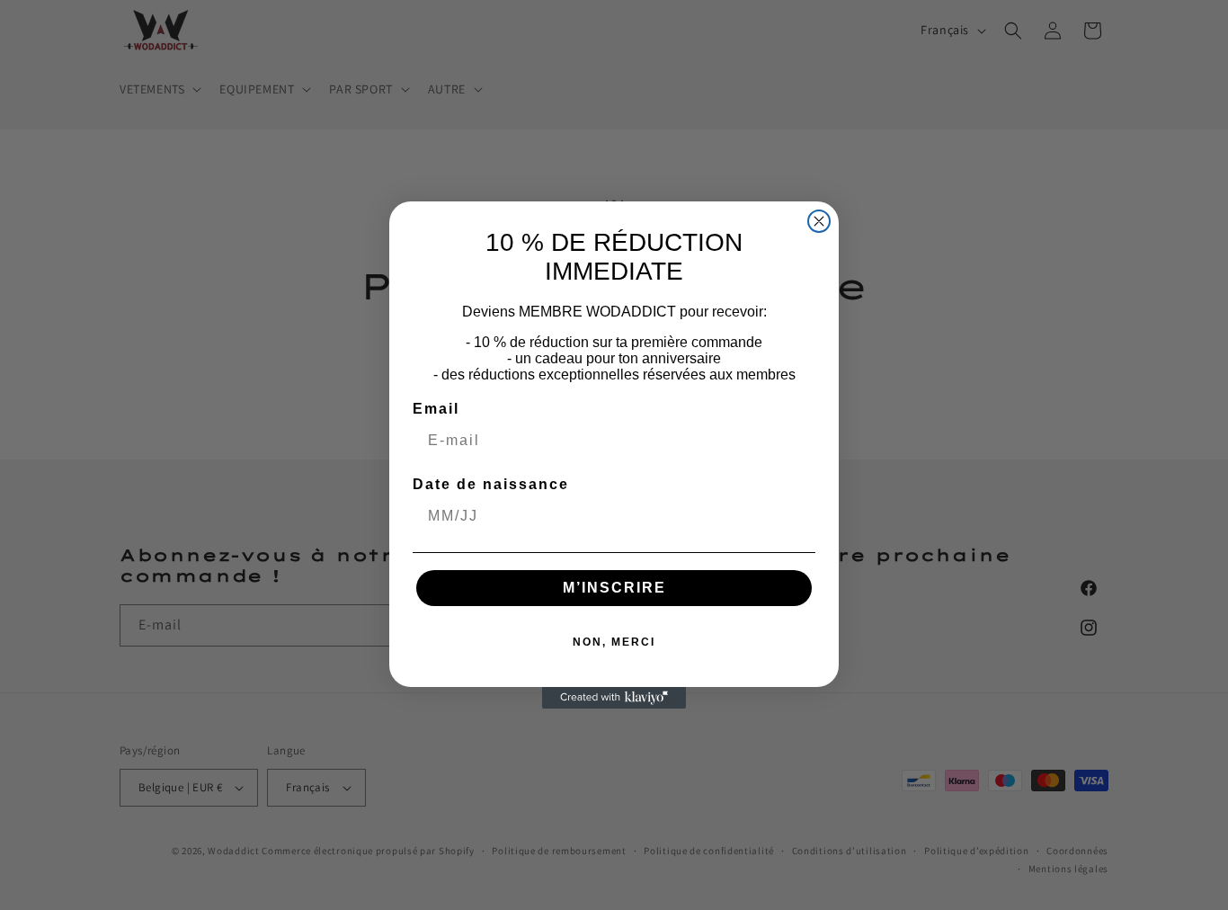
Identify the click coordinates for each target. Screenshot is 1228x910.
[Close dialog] (819, 221)
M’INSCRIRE (614, 587)
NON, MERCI (614, 642)
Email (436, 408)
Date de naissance (491, 484)
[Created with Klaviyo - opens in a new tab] (614, 698)
